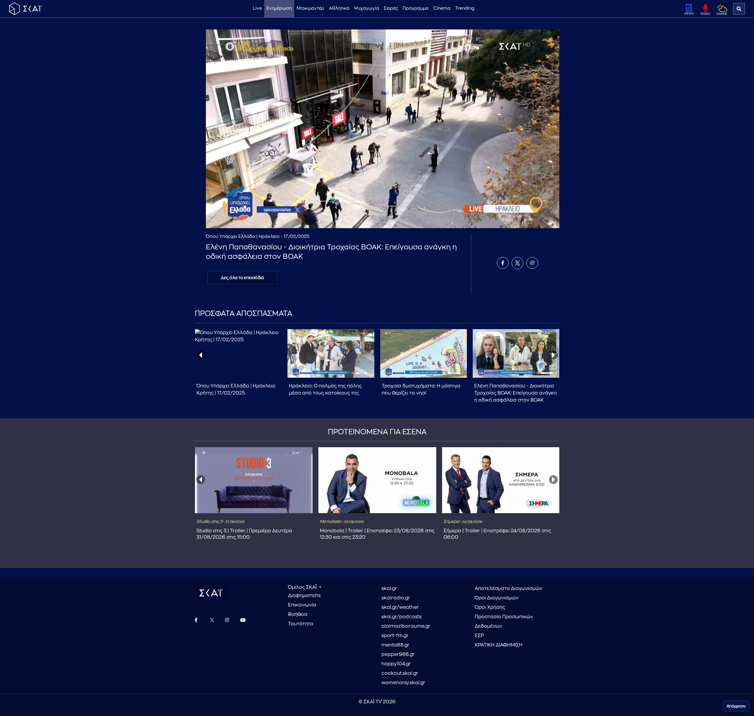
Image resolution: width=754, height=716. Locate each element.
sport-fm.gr (395, 635)
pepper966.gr (398, 654)
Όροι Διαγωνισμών (496, 598)
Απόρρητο (736, 706)
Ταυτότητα (300, 623)
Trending (464, 8)
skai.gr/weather (400, 607)
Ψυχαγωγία (366, 8)
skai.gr (389, 588)
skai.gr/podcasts (401, 616)
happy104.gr (396, 664)
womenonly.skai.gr (403, 682)
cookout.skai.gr (399, 673)
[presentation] (200, 355)
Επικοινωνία (302, 605)
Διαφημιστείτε (304, 595)
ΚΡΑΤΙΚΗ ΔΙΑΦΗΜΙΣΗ (498, 645)
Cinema (441, 8)
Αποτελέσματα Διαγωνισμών (508, 588)
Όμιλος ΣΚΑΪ (303, 587)
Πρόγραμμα (416, 8)
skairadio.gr (395, 598)
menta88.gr (395, 645)
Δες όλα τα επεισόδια (242, 278)
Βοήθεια (297, 614)
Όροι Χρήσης (490, 607)
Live (257, 8)
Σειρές (391, 8)
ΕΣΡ (479, 635)
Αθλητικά (339, 8)
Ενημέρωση (279, 8)
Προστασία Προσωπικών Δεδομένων (504, 621)
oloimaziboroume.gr (405, 626)
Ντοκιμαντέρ (310, 8)
